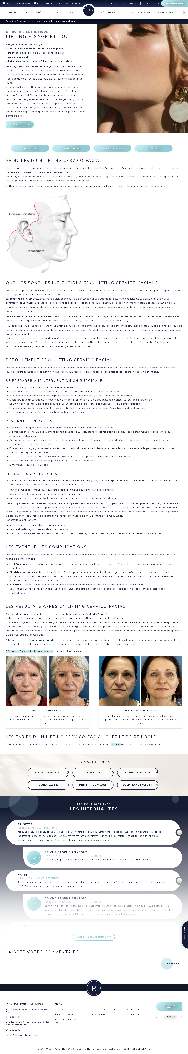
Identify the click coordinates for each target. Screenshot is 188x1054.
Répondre (50, 828)
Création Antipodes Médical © (56, 1049)
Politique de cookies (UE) (67, 1020)
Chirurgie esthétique (103, 1010)
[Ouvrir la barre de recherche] (184, 12)
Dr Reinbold (62, 1010)
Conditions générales (137, 1049)
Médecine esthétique (139, 1010)
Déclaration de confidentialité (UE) (99, 1049)
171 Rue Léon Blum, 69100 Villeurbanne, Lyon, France (27, 1011)
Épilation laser (64, 1014)
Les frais (116, 744)
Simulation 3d (135, 1014)
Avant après (98, 1014)
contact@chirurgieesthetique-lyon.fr (22, 1035)
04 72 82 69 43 (13, 1030)
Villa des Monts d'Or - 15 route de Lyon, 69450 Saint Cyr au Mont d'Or (27, 1023)
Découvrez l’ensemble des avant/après (29, 651)
